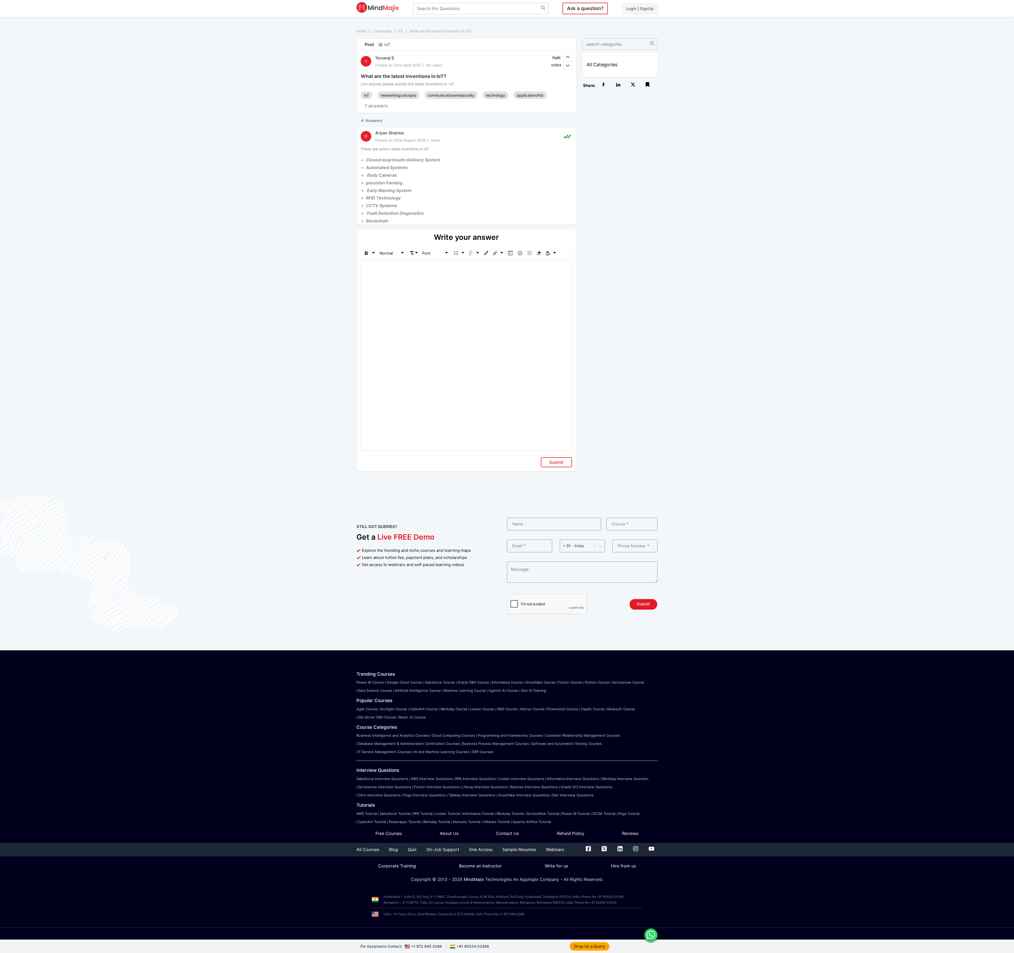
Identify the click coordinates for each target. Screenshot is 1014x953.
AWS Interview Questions (432, 779)
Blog (393, 849)
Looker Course (482, 709)
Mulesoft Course (621, 709)
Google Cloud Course (404, 682)
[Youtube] (651, 849)
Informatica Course (507, 682)
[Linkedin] (620, 849)
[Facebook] (588, 849)
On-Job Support (442, 849)
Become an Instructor (480, 865)
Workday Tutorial (510, 813)
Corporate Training (397, 865)
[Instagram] (636, 849)
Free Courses (388, 833)
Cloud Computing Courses (453, 735)
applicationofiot (530, 95)
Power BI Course (370, 682)
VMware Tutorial (496, 822)
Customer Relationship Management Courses (582, 735)
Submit (556, 462)
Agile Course (367, 709)
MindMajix (474, 879)
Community (382, 31)
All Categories (601, 64)
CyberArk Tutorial (372, 822)
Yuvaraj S (384, 57)
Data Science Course (375, 690)
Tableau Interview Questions (471, 795)
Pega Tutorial (629, 813)
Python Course (597, 682)
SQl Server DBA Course (377, 717)
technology (495, 95)
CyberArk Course (424, 709)
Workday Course (453, 709)
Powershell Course (562, 709)
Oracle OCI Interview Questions (586, 787)
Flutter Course (570, 682)
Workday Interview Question (625, 779)
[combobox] (563, 546)
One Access (480, 849)
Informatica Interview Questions (573, 779)
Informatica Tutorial (478, 813)
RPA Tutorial (423, 813)
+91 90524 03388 (473, 946)
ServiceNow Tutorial (542, 813)
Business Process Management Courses (495, 743)
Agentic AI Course (503, 690)
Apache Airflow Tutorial (532, 822)
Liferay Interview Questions (485, 787)
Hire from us (623, 865)
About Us (449, 833)
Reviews (630, 833)
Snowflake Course (540, 682)
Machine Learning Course (465, 690)
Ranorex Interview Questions (534, 787)
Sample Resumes (519, 849)
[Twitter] (604, 849)
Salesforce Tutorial (395, 813)
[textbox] (466, 268)
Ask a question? (585, 8)
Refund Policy (570, 833)
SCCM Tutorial (604, 813)
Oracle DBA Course (473, 682)
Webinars (555, 849)
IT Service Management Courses (384, 752)
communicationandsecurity (451, 95)
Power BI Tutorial (576, 813)
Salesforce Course (440, 682)
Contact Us (507, 833)
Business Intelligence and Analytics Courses (392, 735)
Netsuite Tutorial (466, 822)
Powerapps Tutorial (404, 822)
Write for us (556, 865)
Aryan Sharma (389, 133)
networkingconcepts (398, 95)
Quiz (412, 849)
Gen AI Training (533, 690)
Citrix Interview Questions (379, 795)
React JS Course (412, 717)
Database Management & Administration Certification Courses (409, 743)
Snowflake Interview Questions (524, 795)
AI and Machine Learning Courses (442, 752)
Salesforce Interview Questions (382, 779)
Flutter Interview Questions (436, 787)
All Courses (367, 849)
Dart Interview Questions (572, 795)
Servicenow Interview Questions (384, 787)
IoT (400, 31)
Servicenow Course (628, 682)
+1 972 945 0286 (426, 946)
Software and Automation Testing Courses (567, 743)
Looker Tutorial (447, 813)
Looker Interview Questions (521, 779)
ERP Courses (482, 752)
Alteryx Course (532, 709)
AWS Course (507, 709)
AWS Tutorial (366, 813)
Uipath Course (593, 709)
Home (361, 31)
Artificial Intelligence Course (418, 690)
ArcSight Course (393, 709)
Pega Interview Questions (424, 795)
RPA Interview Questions (475, 779)
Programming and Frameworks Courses (510, 735)
